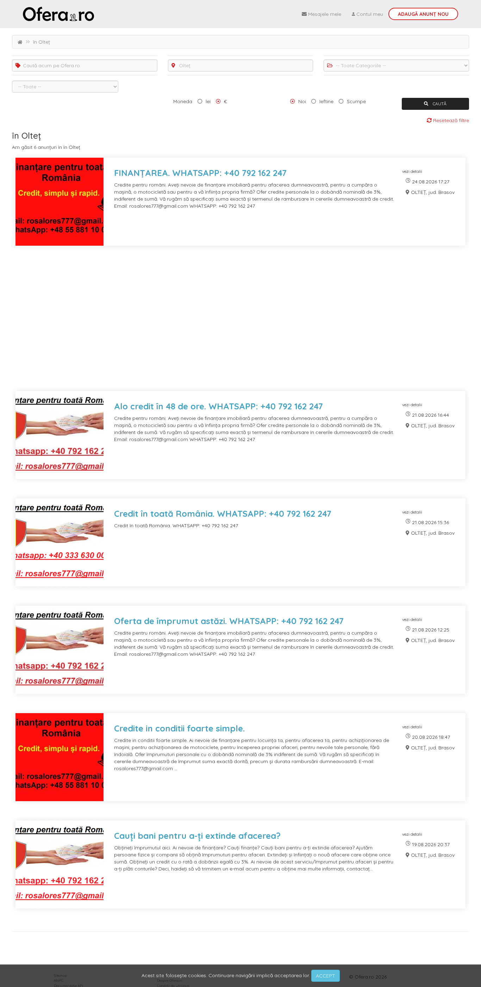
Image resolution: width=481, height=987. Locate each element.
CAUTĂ (439, 103)
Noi (302, 101)
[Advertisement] (223, 323)
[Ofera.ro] (58, 14)
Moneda (182, 101)
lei (208, 101)
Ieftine (326, 101)
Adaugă (423, 14)
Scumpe (356, 101)
